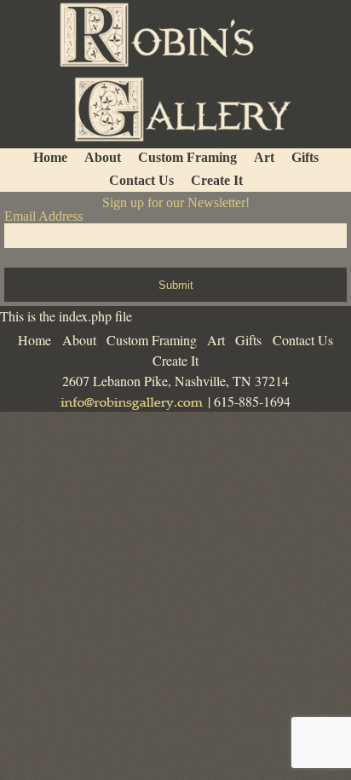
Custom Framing (151, 340)
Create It (175, 360)
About (79, 340)
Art (216, 340)
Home (34, 340)
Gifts (248, 340)
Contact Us (303, 340)
